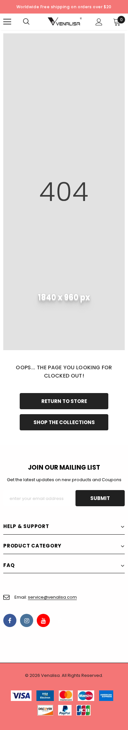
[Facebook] (9, 620)
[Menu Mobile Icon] (7, 22)
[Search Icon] (33, 21)
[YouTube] (43, 620)
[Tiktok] (60, 620)
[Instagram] (26, 620)
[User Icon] (99, 21)
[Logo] (65, 21)
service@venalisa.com (52, 597)
